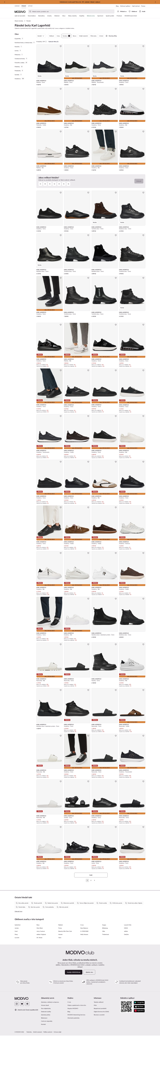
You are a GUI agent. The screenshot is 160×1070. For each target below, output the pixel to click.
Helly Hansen (84, 934)
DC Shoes (39, 937)
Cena (58, 36)
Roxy (38, 925)
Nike (103, 931)
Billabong (105, 928)
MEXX (126, 928)
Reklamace (44, 1018)
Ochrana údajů (57, 1032)
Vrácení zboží (45, 1005)
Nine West (40, 928)
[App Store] (139, 1006)
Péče (95, 1005)
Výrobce (66, 36)
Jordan (17, 928)
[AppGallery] (139, 1010)
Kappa (104, 925)
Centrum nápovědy (46, 1021)
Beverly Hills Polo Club (65, 931)
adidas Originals (41, 934)
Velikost (51, 36)
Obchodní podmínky (73, 1018)
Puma (60, 928)
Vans (59, 937)
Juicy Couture (41, 931)
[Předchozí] (5, 2)
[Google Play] (139, 1002)
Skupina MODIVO (73, 1008)
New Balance (84, 928)
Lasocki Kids (127, 925)
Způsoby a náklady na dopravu (50, 1002)
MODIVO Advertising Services (76, 1015)
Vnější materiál (83, 36)
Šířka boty (93, 36)
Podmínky (29, 1032)
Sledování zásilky (46, 1011)
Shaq (16, 934)
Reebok (60, 925)
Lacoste (17, 937)
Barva (74, 36)
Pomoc (143, 6)
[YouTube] (22, 1004)
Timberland (105, 934)
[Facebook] (27, 1004)
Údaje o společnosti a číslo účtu (77, 1005)
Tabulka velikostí (98, 1002)
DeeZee (126, 934)
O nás (69, 1002)
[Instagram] (17, 1004)
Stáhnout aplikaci (125, 6)
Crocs (82, 925)
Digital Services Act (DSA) (101, 1011)
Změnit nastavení (37, 1032)
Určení (101, 36)
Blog (117, 6)
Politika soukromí (47, 1032)
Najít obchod (136, 6)
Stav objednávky (46, 1008)
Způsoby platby (45, 1015)
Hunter (60, 934)
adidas (126, 931)
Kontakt (43, 1024)
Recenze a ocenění (99, 1015)
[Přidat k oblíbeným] (61, 46)
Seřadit (40, 36)
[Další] (155, 2)
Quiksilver (18, 925)
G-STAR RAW (84, 931)
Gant (16, 931)
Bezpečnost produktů (100, 1008)
